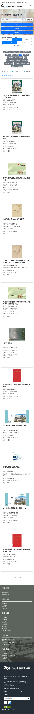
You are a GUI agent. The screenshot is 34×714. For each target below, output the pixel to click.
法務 (21, 54)
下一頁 (19, 577)
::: (4, 665)
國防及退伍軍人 (26, 52)
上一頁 (14, 577)
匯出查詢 (17, 45)
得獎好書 (4, 604)
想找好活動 (5, 592)
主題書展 (4, 606)
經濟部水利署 (13, 347)
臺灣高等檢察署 (13, 430)
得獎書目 (12, 655)
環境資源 (18, 60)
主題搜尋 (17, 24)
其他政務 (14, 66)
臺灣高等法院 (13, 389)
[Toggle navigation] (30, 6)
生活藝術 (4, 619)
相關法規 (4, 655)
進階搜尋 (29, 20)
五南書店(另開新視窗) (8, 642)
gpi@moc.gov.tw (14, 688)
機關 (26, 39)
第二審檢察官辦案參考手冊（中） (15, 508)
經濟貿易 (25, 54)
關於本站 (8, 2)
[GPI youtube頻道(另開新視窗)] (10, 702)
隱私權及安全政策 (16, 2)
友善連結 (4, 658)
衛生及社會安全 (10, 60)
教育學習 (4, 624)
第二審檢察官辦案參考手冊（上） (15, 425)
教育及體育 (15, 54)
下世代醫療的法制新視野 (11, 467)
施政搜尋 (17, 28)
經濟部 (11, 471)
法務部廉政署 (13, 182)
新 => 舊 (9, 42)
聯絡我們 (24, 2)
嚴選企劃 (5, 599)
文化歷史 (4, 622)
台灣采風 (4, 617)
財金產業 (4, 628)
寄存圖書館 (5, 644)
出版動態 (5, 588)
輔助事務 (20, 66)
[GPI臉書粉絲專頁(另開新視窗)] (6, 702)
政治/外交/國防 (6, 630)
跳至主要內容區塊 (4, 0)
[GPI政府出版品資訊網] (11, 6)
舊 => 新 (24, 42)
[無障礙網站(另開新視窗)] (7, 707)
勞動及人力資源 (19, 57)
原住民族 (23, 63)
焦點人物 (4, 608)
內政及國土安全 (7, 52)
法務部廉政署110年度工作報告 (13, 219)
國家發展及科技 (9, 63)
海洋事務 (16, 63)
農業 (25, 57)
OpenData (13, 653)
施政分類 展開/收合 (7, 75)
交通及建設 (10, 57)
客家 (28, 63)
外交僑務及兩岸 (17, 52)
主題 (7, 39)
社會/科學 (5, 626)
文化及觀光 (25, 60)
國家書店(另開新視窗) (8, 640)
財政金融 (8, 54)
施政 (17, 39)
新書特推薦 (5, 594)
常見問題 (4, 653)
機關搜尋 (17, 32)
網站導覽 (3, 2)
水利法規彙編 (7, 343)
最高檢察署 (12, 100)
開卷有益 (5, 613)
